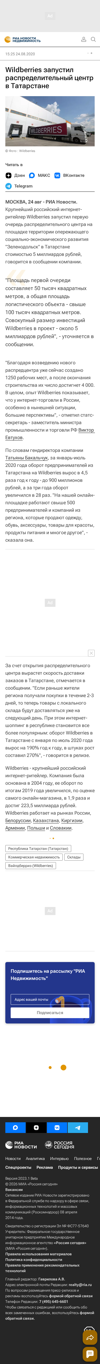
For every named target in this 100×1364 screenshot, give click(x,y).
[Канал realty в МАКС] (15, 1127)
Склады (74, 857)
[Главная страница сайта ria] (6, 39)
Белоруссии (18, 820)
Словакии (60, 828)
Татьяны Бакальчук (26, 457)
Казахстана (46, 820)
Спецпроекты (18, 1167)
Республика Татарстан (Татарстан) (38, 848)
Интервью (59, 1158)
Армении (15, 828)
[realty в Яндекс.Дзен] (36, 1127)
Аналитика (35, 1158)
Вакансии (14, 1189)
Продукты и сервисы (78, 1167)
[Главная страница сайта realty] (32, 39)
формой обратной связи (71, 1296)
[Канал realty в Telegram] (78, 1127)
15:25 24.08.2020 (20, 54)
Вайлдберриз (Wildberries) (30, 865)
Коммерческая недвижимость (34, 857)
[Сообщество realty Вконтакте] (57, 1127)
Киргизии (71, 820)
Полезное (83, 1158)
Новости (13, 1158)
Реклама (45, 1167)
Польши (36, 828)
